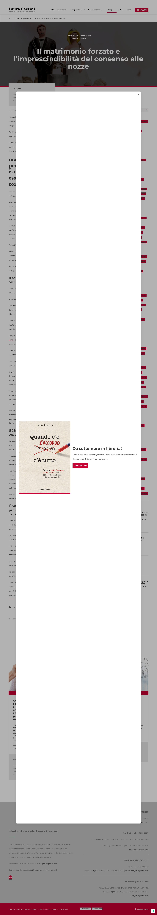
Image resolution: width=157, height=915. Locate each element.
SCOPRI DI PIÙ (80, 466)
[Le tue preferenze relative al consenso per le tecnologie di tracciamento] (153, 911)
